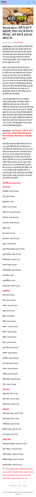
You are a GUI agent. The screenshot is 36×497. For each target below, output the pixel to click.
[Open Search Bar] (28, 2)
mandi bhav (10, 475)
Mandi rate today (21, 475)
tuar (26, 478)
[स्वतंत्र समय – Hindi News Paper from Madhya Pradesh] (3, 2)
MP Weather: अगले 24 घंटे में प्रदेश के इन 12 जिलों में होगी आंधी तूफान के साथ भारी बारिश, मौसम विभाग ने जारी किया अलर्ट (17, 134)
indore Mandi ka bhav (15, 472)
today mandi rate (18, 478)
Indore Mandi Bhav (12, 468)
